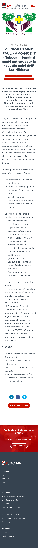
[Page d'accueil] (15, 6)
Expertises (5, 478)
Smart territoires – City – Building (14, 496)
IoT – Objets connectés (10, 500)
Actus (4, 486)
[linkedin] (11, 397)
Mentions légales (8, 536)
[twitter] (24, 397)
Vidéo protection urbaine (11, 507)
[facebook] (18, 397)
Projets (4, 482)
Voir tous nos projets (19, 405)
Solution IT (6, 503)
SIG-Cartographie (8, 522)
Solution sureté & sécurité (11, 514)
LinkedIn (5, 532)
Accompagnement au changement (14, 518)
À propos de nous (8, 475)
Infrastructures (7, 511)
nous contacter (19, 446)
